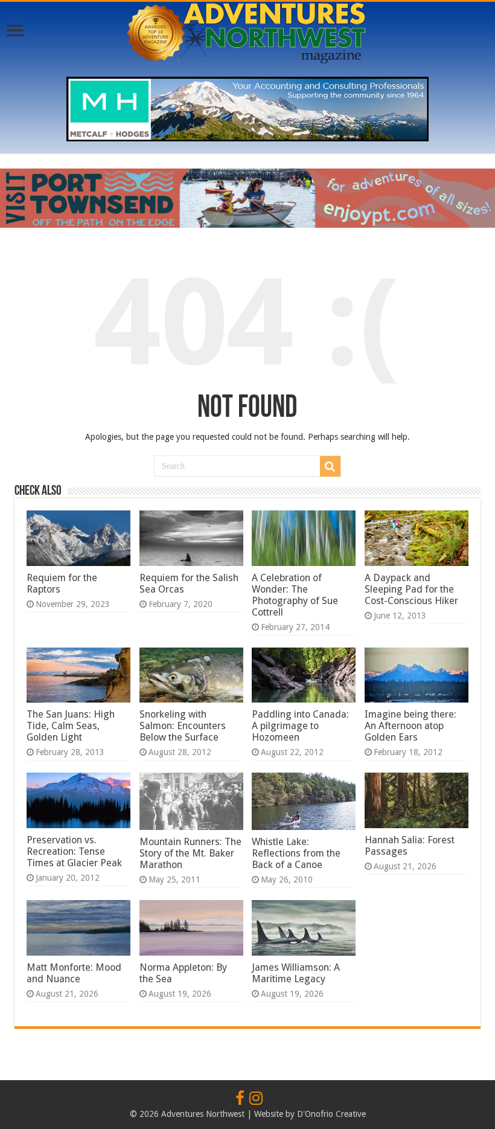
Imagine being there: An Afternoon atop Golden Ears (410, 726)
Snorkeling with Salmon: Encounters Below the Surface (182, 726)
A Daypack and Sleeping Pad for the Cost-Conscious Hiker (411, 589)
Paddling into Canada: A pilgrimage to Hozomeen (300, 726)
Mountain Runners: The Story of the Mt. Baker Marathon (190, 853)
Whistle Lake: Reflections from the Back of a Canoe (296, 853)
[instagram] (256, 1099)
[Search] (330, 466)
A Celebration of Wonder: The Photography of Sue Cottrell (295, 595)
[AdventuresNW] (247, 30)
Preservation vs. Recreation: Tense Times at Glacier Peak (74, 851)
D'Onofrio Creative (331, 1114)
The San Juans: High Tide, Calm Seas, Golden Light (71, 726)
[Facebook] (240, 1099)
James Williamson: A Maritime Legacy (296, 973)
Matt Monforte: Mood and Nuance (74, 973)
